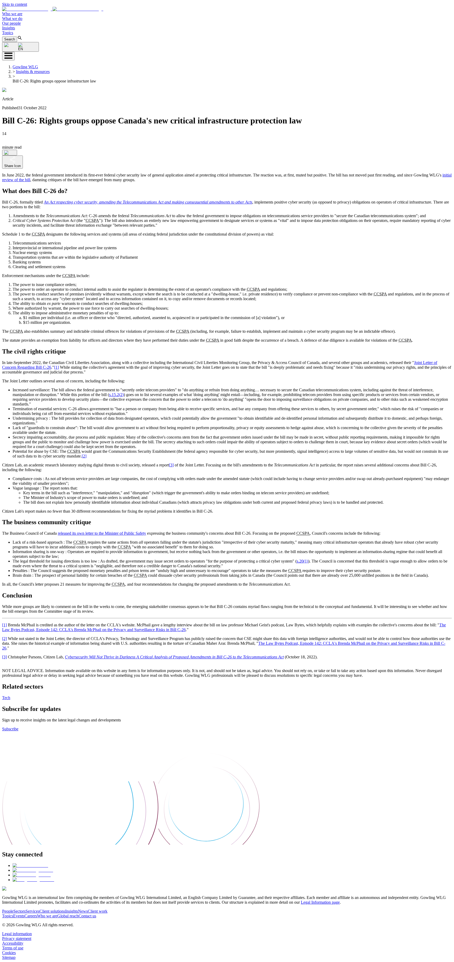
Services (32, 911)
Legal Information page (320, 902)
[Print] (9, 152)
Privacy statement (16, 938)
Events (18, 916)
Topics (7, 32)
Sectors (19, 911)
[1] (56, 367)
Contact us (87, 916)
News (83, 911)
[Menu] (8, 56)
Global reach (68, 916)
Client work (97, 911)
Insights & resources (33, 71)
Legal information (17, 934)
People (7, 911)
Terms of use (12, 948)
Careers (30, 916)
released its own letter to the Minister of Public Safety (102, 533)
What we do (12, 18)
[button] (52, 9)
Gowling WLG (25, 67)
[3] (171, 465)
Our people (11, 23)
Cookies (9, 952)
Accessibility (12, 943)
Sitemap (9, 957)
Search (9, 39)
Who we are (12, 14)
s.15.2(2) (116, 394)
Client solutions (52, 911)
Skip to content (14, 4)
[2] (84, 456)
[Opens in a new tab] (30, 865)
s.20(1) (302, 561)
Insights (8, 28)
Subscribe (10, 729)
